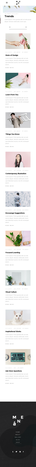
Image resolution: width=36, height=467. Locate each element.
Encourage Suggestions (15, 213)
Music (18, 52)
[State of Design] (18, 41)
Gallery (18, 437)
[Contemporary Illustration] (18, 159)
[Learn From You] (18, 80)
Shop (18, 442)
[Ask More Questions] (18, 357)
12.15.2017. (12, 13)
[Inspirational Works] (18, 317)
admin (6, 13)
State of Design (11, 55)
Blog (18, 439)
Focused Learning (12, 253)
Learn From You (11, 95)
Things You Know (12, 134)
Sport (19, 288)
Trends (6, 16)
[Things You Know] (18, 120)
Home (18, 432)
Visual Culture (11, 292)
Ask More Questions (13, 371)
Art (15, 52)
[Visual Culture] (18, 278)
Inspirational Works (13, 331)
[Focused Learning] (18, 238)
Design (19, 170)
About (18, 434)
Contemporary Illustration (15, 174)
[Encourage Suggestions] (18, 199)
